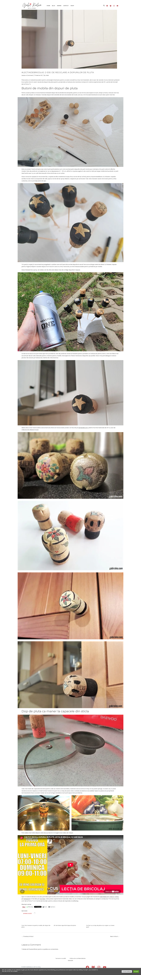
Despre (59, 5)
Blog (53, 5)
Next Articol (114, 936)
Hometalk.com (83, 428)
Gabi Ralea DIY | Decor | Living (109, 897)
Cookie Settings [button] (127, 971)
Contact (66, 5)
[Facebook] (107, 6)
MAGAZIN (70, 960)
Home (48, 5)
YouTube (42, 899)
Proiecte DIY (39, 75)
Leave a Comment (27, 75)
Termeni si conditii (60, 958)
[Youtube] (117, 6)
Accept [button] (136, 971)
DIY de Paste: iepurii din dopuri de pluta (65, 925)
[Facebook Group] (110, 6)
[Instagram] (114, 6)
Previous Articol (27, 936)
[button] (104, 6)
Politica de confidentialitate (78, 958)
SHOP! (72, 5)
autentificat (33, 949)
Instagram (27, 899)
